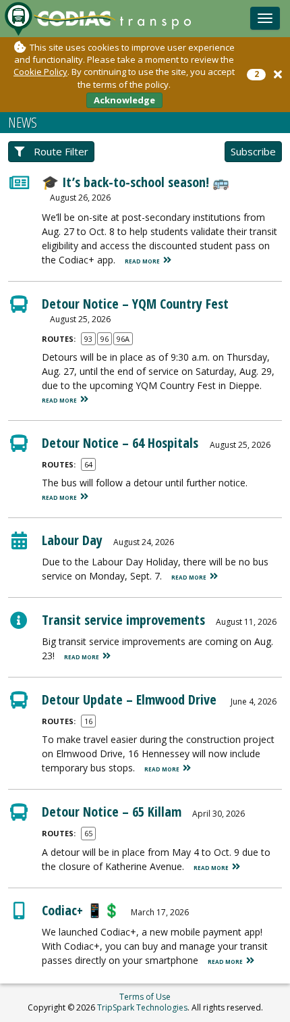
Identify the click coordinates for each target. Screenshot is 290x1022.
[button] (278, 74)
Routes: (59, 339)
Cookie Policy (40, 72)
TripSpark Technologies (142, 1007)
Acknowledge (124, 100)
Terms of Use (145, 996)
